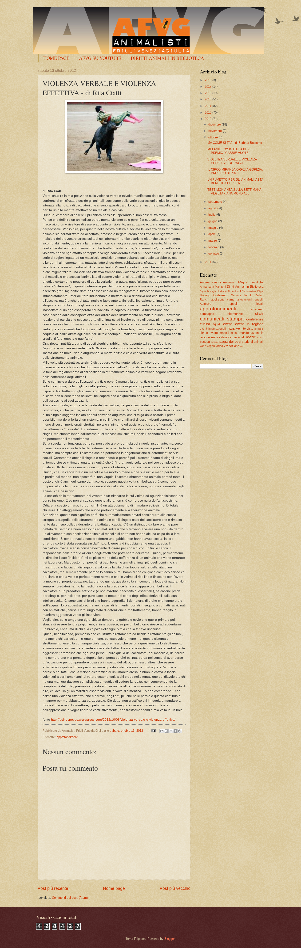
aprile (212, 234)
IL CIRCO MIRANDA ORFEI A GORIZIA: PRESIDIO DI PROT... (235, 171)
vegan (211, 346)
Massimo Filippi (254, 291)
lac (255, 328)
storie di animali (252, 341)
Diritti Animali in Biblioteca (245, 286)
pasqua (205, 341)
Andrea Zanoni (210, 282)
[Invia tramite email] (161, 731)
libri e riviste (209, 333)
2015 (208, 99)
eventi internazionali (213, 328)
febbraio (214, 247)
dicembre (215, 124)
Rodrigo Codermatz (214, 295)
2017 (208, 86)
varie (203, 346)
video (219, 346)
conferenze (254, 319)
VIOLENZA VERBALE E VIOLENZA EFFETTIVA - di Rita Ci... (232, 161)
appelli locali (247, 303)
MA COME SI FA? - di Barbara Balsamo (234, 143)
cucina (205, 324)
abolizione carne (223, 299)
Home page (114, 888)
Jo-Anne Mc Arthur (228, 291)
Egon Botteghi (208, 291)
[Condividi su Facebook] (175, 731)
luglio (212, 214)
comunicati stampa (222, 318)
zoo (242, 346)
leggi (260, 328)
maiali (234, 332)
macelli (224, 333)
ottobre (213, 137)
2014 (208, 106)
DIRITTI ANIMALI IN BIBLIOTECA (167, 58)
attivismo (257, 309)
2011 (208, 262)
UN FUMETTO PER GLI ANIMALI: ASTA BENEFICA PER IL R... (235, 181)
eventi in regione (249, 324)
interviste (247, 328)
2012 (208, 119)
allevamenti (244, 299)
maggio (213, 227)
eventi (227, 324)
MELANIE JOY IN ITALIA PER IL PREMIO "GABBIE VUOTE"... (230, 151)
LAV (242, 291)
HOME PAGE (56, 58)
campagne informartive (221, 314)
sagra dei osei (230, 341)
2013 (208, 112)
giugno (213, 221)
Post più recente (53, 888)
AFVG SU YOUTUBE (100, 58)
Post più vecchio (175, 888)
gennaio (214, 253)
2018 (208, 80)
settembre (215, 201)
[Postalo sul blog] (166, 731)
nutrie (260, 337)
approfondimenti (67, 737)
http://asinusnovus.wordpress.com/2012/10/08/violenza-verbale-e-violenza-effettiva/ (113, 719)
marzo (213, 240)
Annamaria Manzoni (213, 286)
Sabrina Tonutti (242, 295)
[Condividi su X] (170, 731)
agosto (213, 208)
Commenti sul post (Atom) (70, 897)
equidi (217, 324)
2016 (208, 93)
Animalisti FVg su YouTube (243, 282)
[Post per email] (153, 730)
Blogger (169, 938)
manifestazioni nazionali (227, 337)
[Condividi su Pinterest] (179, 731)
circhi (259, 314)
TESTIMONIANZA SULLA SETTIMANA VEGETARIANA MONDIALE (234, 191)
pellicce (215, 342)
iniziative (233, 328)
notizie (251, 337)
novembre (215, 131)
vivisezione (231, 346)
